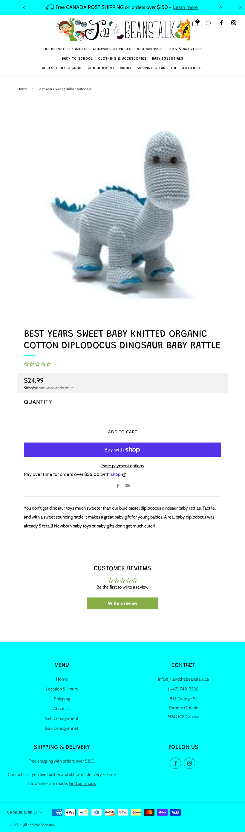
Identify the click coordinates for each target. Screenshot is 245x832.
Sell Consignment (61, 718)
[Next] (221, 7)
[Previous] (24, 7)
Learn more (185, 7)
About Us (62, 708)
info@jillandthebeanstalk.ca (183, 679)
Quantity (38, 401)
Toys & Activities (185, 49)
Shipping (31, 388)
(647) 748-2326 (183, 689)
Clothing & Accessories (122, 58)
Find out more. (82, 783)
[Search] (209, 23)
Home (22, 89)
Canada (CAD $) (22, 813)
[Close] (240, 7)
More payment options (122, 465)
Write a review (122, 603)
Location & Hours (62, 689)
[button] (37, 364)
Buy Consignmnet (61, 728)
